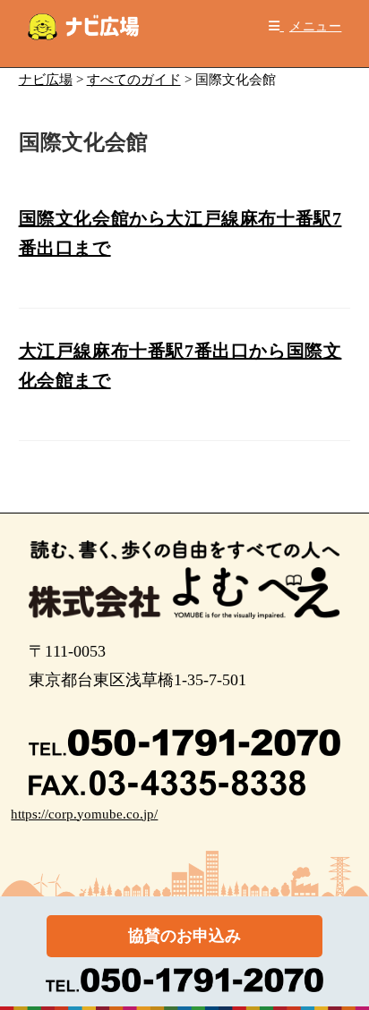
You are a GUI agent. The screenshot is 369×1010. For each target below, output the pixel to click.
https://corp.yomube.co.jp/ (84, 814)
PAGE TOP (343, 965)
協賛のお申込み (184, 936)
